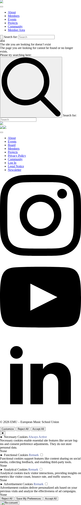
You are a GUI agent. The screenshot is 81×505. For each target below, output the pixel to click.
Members (13, 16)
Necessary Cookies (16, 437)
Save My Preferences (28, 498)
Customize (8, 429)
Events (12, 19)
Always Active (37, 437)
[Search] (1, 37)
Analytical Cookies (16, 469)
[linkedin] (40, 418)
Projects (13, 23)
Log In (12, 162)
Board (12, 145)
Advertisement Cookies (18, 484)
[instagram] (40, 254)
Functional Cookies (16, 455)
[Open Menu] (1, 6)
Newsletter (14, 169)
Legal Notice (16, 166)
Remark (34, 455)
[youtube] (40, 336)
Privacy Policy (17, 155)
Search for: (10, 37)
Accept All (38, 429)
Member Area (16, 30)
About (12, 12)
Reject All (23, 429)
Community (15, 26)
